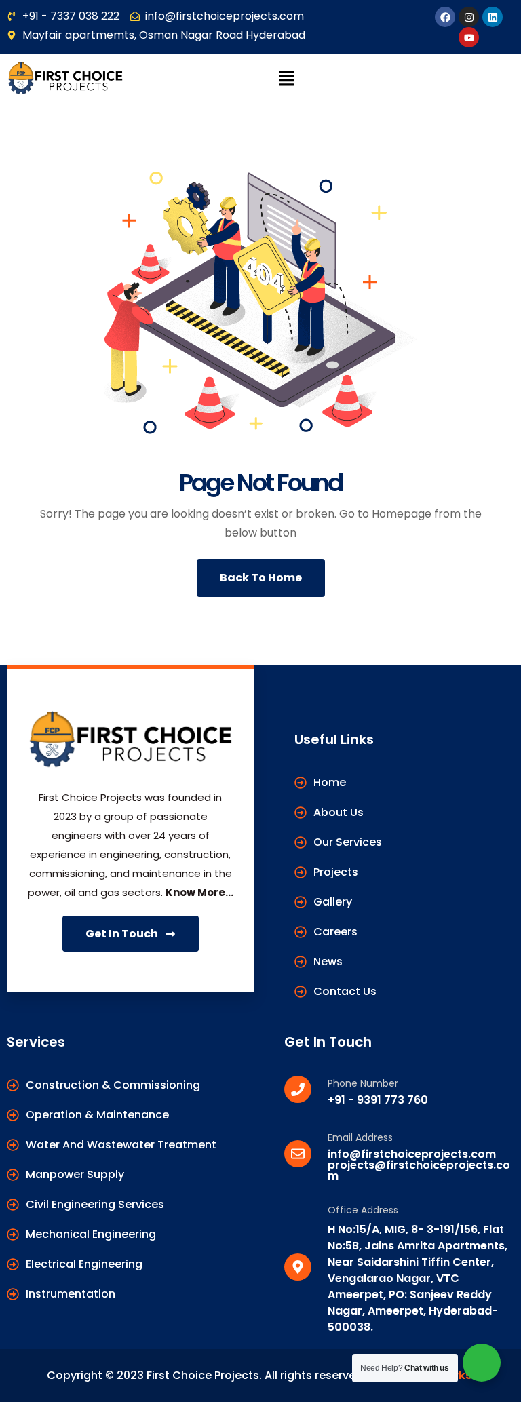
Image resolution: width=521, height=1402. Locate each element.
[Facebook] (445, 17)
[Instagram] (469, 17)
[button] (286, 78)
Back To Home (261, 577)
